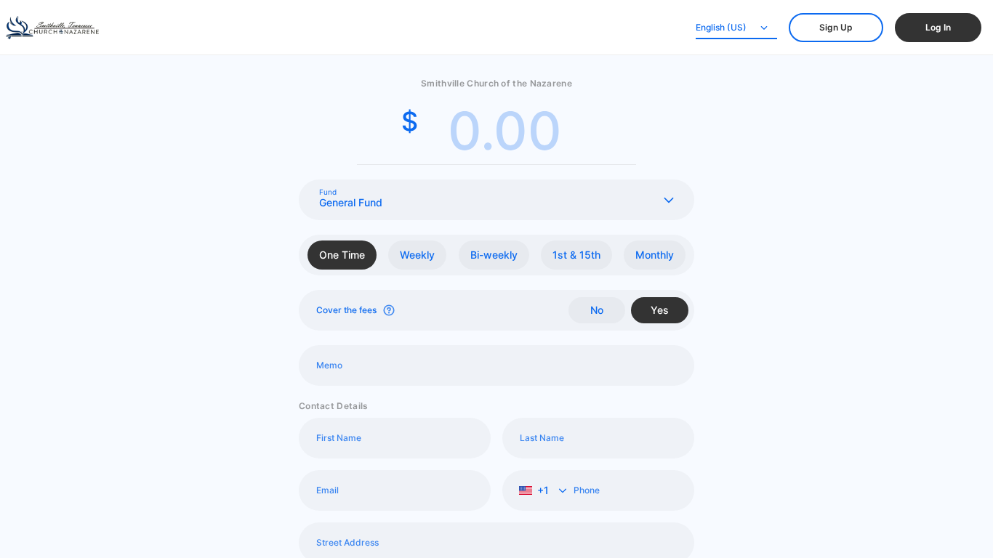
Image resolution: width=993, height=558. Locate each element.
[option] (342, 255)
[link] (836, 27)
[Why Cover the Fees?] (388, 310)
